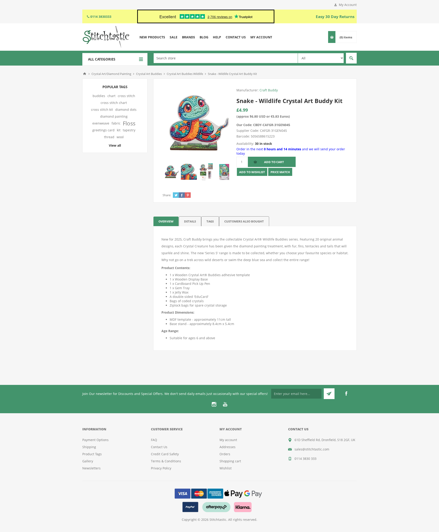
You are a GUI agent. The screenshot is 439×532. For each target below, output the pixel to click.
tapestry (129, 130)
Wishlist (226, 468)
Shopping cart (230, 461)
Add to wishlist (252, 172)
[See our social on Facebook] (346, 393)
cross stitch (126, 96)
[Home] (84, 73)
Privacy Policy (161, 468)
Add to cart (274, 162)
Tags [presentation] (210, 221)
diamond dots (126, 109)
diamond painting (114, 116)
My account (228, 440)
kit (118, 130)
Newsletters (91, 468)
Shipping (89, 447)
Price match (280, 172)
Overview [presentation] (166, 221)
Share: (167, 195)
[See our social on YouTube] (225, 404)
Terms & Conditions (166, 461)
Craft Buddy (269, 90)
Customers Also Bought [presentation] (244, 221)
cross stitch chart (114, 103)
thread (109, 137)
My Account (348, 5)
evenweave (100, 123)
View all (115, 145)
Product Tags (92, 454)
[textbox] (226, 58)
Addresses (228, 447)
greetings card (103, 130)
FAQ (154, 440)
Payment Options (95, 440)
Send (329, 393)
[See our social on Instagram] (214, 404)
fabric (116, 123)
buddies (99, 96)
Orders (225, 454)
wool (120, 137)
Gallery (87, 461)
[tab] (166, 221)
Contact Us (159, 447)
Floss (129, 123)
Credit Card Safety (165, 454)
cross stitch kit (102, 109)
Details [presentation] (190, 221)
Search (351, 58)
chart (111, 96)
